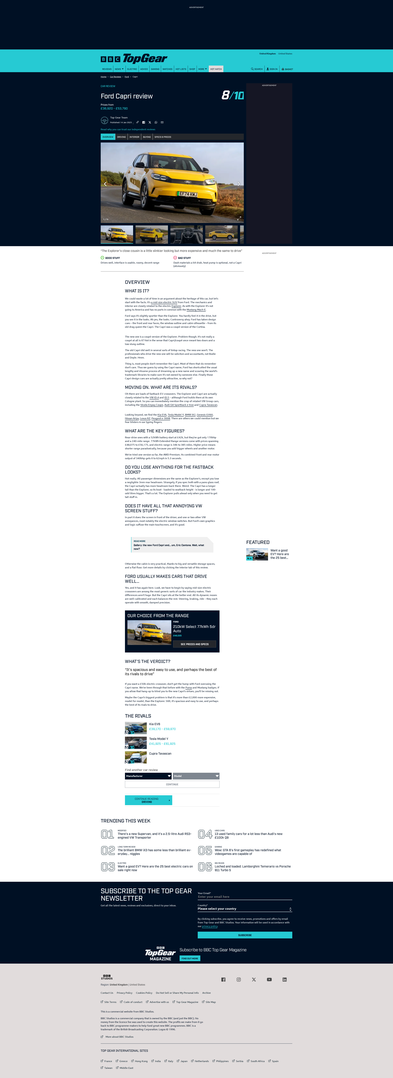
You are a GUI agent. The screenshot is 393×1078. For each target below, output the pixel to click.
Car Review (108, 86)
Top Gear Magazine (187, 1002)
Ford (127, 76)
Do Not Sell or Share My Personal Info (177, 992)
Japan (184, 1061)
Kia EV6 (162, 414)
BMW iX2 (190, 414)
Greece (123, 1061)
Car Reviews (115, 76)
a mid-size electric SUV (164, 302)
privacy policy (209, 926)
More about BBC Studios (117, 1036)
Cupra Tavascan (208, 404)
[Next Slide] (239, 184)
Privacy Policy (124, 992)
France (108, 1061)
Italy (170, 1061)
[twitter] (150, 122)
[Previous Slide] (105, 184)
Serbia (239, 1061)
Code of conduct (133, 1002)
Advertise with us (159, 1002)
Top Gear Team (119, 117)
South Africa (258, 1061)
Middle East (126, 1067)
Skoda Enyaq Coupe (151, 404)
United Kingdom (267, 53)
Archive (206, 992)
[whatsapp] (156, 122)
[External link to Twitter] (254, 979)
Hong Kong (141, 1061)
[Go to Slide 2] (152, 234)
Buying (147, 136)
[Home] (138, 58)
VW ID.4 (154, 397)
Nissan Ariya (132, 418)
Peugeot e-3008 (161, 418)
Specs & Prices (163, 136)
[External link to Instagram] (239, 979)
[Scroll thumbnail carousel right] (239, 233)
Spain (275, 1061)
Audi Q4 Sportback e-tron (179, 404)
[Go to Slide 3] (186, 234)
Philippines (222, 1061)
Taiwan (108, 1067)
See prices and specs (195, 644)
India (158, 1061)
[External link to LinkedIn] (285, 979)
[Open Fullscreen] (239, 218)
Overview (108, 136)
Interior (134, 136)
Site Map (211, 1002)
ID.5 (166, 397)
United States (285, 53)
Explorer (176, 306)
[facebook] (144, 122)
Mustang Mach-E (196, 309)
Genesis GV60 (205, 414)
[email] (162, 122)
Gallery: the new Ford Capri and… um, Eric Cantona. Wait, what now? (169, 546)
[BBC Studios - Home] (108, 977)
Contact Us (107, 992)
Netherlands (202, 1061)
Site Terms (110, 1002)
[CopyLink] (137, 122)
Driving (121, 136)
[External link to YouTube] (269, 979)
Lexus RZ (145, 418)
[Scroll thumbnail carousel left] (231, 233)
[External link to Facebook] (223, 979)
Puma (188, 687)
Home (103, 76)
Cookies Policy (144, 992)
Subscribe (245, 935)
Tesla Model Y (176, 414)
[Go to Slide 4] (221, 234)
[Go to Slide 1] (117, 234)
